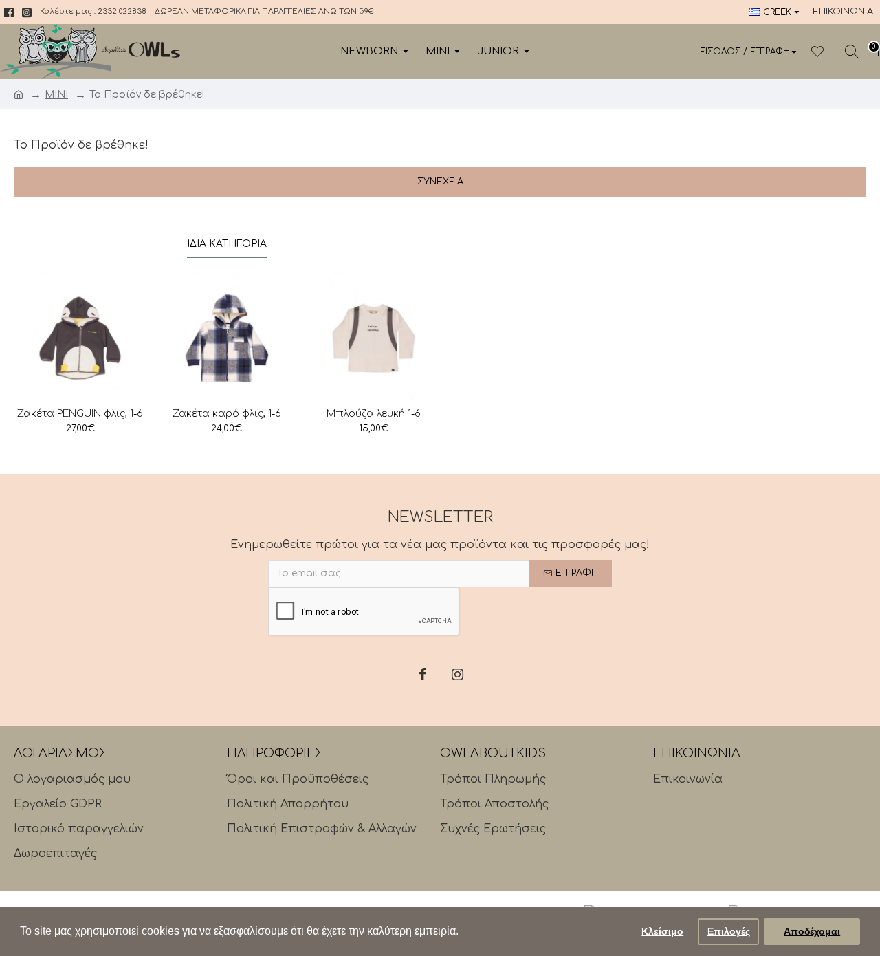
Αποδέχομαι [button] (812, 931)
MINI (56, 94)
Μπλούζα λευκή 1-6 (374, 414)
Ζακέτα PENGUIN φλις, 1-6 (80, 414)
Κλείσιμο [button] (662, 931)
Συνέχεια (440, 181)
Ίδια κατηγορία (227, 244)
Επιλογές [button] (728, 931)
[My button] (852, 51)
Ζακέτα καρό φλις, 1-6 (227, 414)
